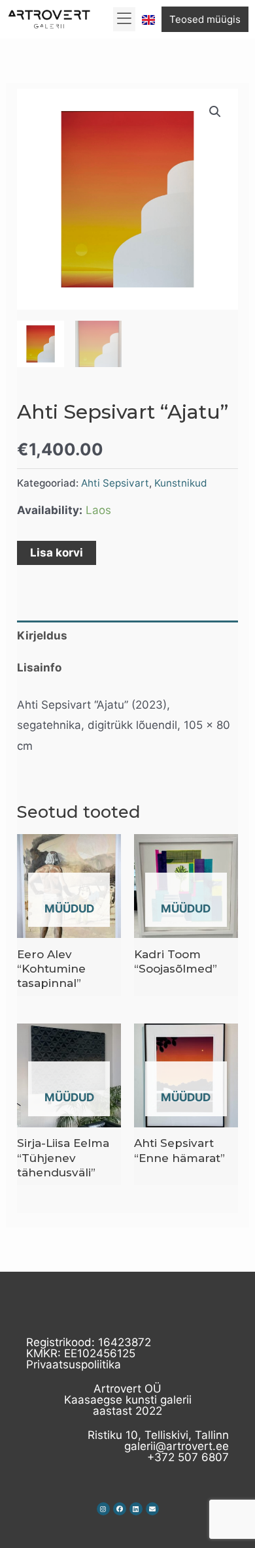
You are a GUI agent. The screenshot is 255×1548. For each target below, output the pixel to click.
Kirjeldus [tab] (42, 635)
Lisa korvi (56, 552)
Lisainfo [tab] (39, 667)
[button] (124, 19)
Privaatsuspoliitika (73, 1364)
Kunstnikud (180, 483)
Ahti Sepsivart (115, 483)
